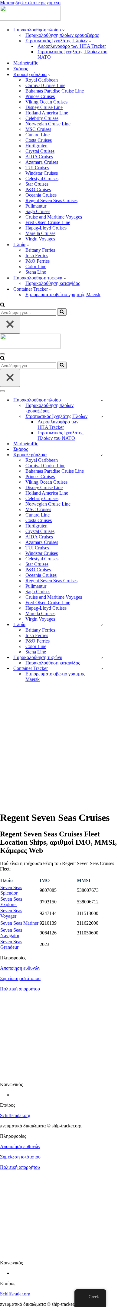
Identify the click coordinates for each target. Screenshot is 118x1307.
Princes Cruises (40, 96)
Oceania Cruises (41, 195)
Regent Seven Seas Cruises (51, 200)
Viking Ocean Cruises (46, 101)
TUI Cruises (37, 167)
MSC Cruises (38, 129)
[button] (63, 30)
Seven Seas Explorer (11, 901)
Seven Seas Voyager (11, 913)
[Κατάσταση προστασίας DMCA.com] (59, 1074)
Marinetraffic (25, 62)
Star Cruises (36, 184)
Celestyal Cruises (41, 178)
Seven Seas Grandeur (11, 944)
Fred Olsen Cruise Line (47, 222)
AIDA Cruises (39, 156)
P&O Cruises (38, 189)
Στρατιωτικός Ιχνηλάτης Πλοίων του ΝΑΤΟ (72, 54)
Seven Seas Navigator (11, 932)
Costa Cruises (38, 140)
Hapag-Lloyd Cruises (46, 227)
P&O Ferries (37, 261)
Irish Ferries (36, 255)
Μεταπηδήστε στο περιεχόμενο (30, 2)
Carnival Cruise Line (45, 85)
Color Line (35, 266)
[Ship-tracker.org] (30, 19)
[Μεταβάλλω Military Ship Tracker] (102, 416)
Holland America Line (46, 112)
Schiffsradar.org (15, 1115)
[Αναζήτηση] (2, 305)
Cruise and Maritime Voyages (53, 216)
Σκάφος (20, 68)
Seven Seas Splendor (11, 890)
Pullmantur (35, 205)
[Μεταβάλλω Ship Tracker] (102, 400)
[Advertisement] (59, 746)
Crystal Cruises (39, 151)
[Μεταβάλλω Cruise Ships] (102, 454)
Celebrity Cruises (41, 118)
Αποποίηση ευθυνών (20, 968)
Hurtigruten (36, 145)
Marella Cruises (40, 233)
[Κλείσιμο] (10, 325)
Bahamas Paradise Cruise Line (54, 90)
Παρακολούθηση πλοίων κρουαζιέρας (62, 35)
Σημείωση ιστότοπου (20, 978)
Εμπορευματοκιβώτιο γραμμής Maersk (62, 294)
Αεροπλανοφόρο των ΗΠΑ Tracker (72, 46)
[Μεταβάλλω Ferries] (102, 624)
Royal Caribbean (41, 79)
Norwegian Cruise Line (47, 123)
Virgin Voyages (40, 238)
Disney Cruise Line (44, 107)
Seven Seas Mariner (19, 923)
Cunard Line (37, 134)
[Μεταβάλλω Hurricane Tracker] (102, 657)
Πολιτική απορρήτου (20, 988)
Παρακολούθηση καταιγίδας (52, 283)
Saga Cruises (37, 211)
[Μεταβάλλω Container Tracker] (102, 668)
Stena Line (35, 272)
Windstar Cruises (41, 173)
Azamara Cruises (41, 162)
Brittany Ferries (40, 250)
